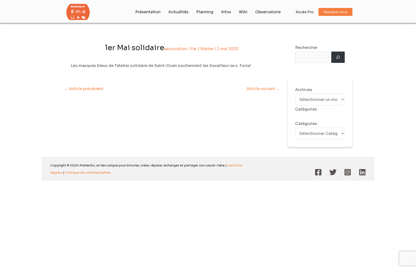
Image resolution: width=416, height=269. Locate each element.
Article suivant (263, 88)
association (175, 48)
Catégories (306, 123)
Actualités (178, 11)
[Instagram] (347, 172)
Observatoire (268, 11)
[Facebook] (318, 172)
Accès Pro (305, 12)
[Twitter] (333, 172)
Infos (226, 11)
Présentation (148, 11)
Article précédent (83, 88)
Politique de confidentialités (88, 173)
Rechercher (306, 47)
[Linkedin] (362, 172)
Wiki (243, 11)
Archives (303, 89)
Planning (204, 11)
